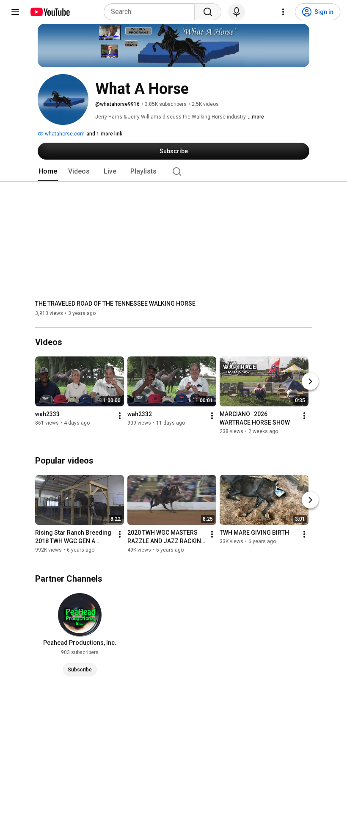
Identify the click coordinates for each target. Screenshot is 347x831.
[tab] (48, 171)
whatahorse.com (64, 134)
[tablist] (173, 171)
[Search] (207, 11)
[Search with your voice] (236, 11)
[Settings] (283, 12)
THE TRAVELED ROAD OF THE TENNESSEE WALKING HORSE (115, 303)
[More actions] (119, 416)
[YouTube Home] (50, 12)
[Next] (310, 381)
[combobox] (152, 12)
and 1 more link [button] (104, 134)
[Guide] (15, 12)
